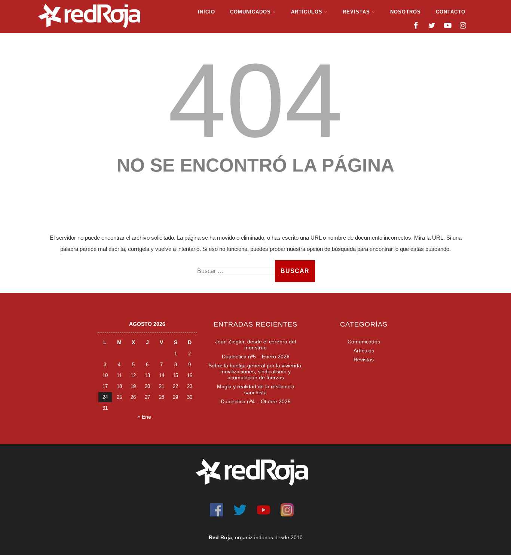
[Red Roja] (89, 30)
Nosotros (405, 12)
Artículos (306, 12)
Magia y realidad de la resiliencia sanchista (255, 389)
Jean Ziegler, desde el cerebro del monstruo (255, 345)
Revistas (356, 12)
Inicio (206, 12)
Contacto (450, 12)
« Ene (144, 417)
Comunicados (250, 12)
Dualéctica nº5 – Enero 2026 (256, 357)
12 (133, 375)
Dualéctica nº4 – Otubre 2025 (256, 401)
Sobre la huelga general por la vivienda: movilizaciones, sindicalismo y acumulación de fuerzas (255, 371)
